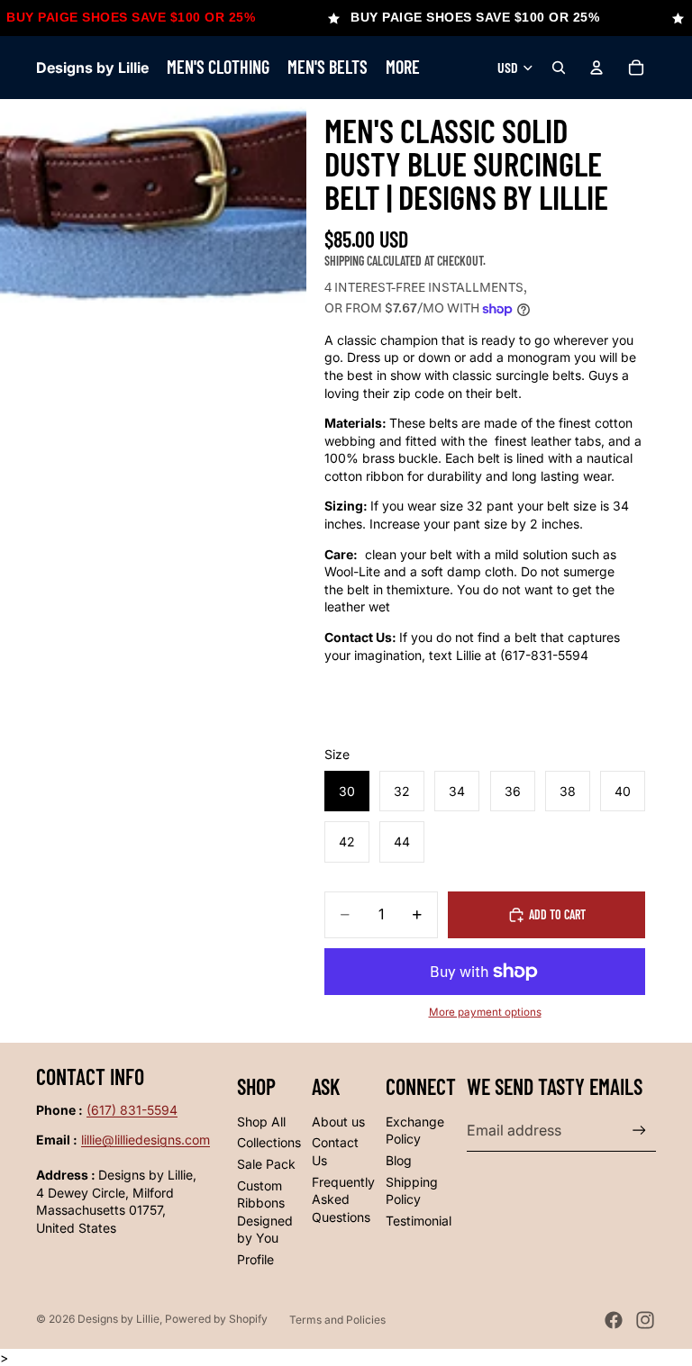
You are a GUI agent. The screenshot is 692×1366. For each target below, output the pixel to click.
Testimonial (418, 1220)
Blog (399, 1160)
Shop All (261, 1121)
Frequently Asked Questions (343, 1199)
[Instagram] (645, 1320)
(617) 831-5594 (132, 1109)
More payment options (485, 1012)
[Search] (558, 67)
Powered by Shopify (216, 1318)
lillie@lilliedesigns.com (145, 1139)
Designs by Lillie (118, 1318)
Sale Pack (266, 1164)
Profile (255, 1259)
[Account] (596, 67)
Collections (269, 1142)
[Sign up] (639, 1130)
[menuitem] (403, 67)
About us (338, 1121)
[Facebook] (613, 1320)
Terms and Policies (337, 1319)
